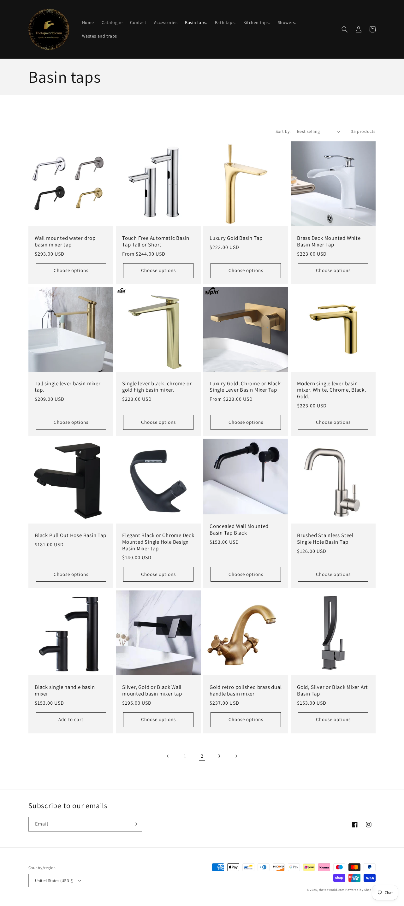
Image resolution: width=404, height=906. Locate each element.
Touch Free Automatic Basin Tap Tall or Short (155, 241)
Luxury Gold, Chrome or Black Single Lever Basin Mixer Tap (245, 387)
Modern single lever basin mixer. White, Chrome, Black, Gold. (331, 390)
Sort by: (283, 131)
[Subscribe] (135, 824)
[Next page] (236, 756)
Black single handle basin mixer (65, 690)
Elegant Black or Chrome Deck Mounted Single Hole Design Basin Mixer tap (158, 542)
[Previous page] (168, 756)
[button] (345, 29)
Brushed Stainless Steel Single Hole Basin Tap (325, 538)
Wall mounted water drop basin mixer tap (65, 241)
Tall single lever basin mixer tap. (68, 387)
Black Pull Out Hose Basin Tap (70, 535)
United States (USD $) (54, 880)
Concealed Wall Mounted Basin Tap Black (239, 529)
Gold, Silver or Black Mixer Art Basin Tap (332, 690)
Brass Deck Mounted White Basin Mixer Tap (329, 241)
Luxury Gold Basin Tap (236, 238)
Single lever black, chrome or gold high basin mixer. (157, 387)
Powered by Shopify (360, 890)
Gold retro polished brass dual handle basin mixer (246, 690)
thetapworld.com (332, 890)
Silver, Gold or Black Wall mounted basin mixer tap (152, 690)
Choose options (71, 270)
